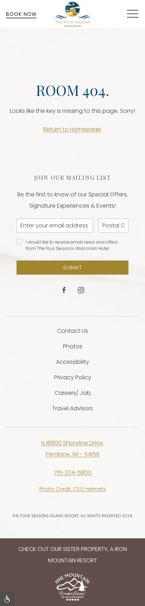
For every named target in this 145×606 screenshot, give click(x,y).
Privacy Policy (72, 377)
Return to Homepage (72, 129)
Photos (72, 346)
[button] (132, 14)
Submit (72, 267)
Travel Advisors (72, 408)
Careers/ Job (73, 393)
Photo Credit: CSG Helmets (72, 488)
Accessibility (72, 362)
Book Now (21, 14)
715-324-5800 (73, 473)
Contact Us (72, 331)
